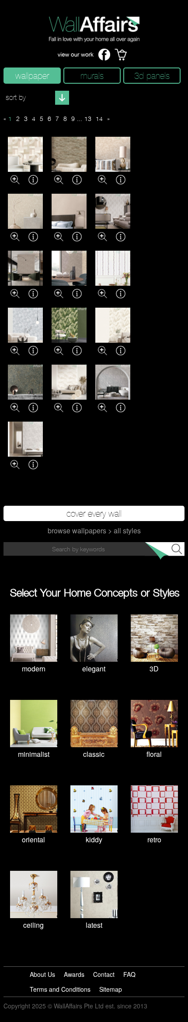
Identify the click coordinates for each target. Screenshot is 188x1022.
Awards (74, 974)
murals (92, 76)
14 (99, 118)
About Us (42, 974)
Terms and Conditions (60, 989)
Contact (104, 974)
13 (87, 118)
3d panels (152, 76)
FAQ (129, 974)
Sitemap (110, 989)
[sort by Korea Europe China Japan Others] (36, 97)
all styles (127, 530)
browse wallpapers (77, 530)
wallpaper (32, 76)
